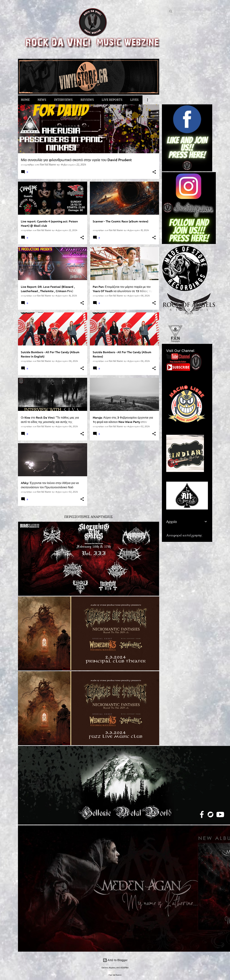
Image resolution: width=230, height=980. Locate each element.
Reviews (87, 100)
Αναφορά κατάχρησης (184, 535)
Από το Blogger (117, 960)
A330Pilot (124, 968)
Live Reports (112, 100)
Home (25, 100)
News (42, 100)
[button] (154, 172)
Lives (134, 100)
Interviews (63, 100)
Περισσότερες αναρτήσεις (88, 516)
